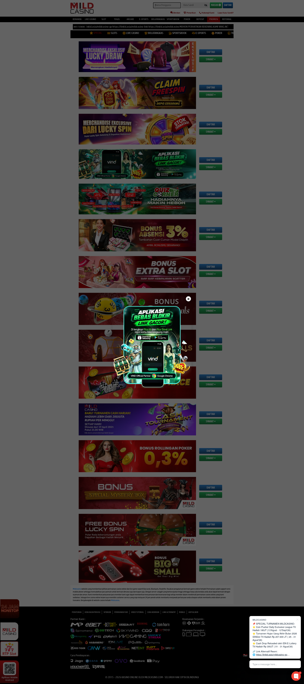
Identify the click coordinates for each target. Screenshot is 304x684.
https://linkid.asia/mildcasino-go (271, 654)
